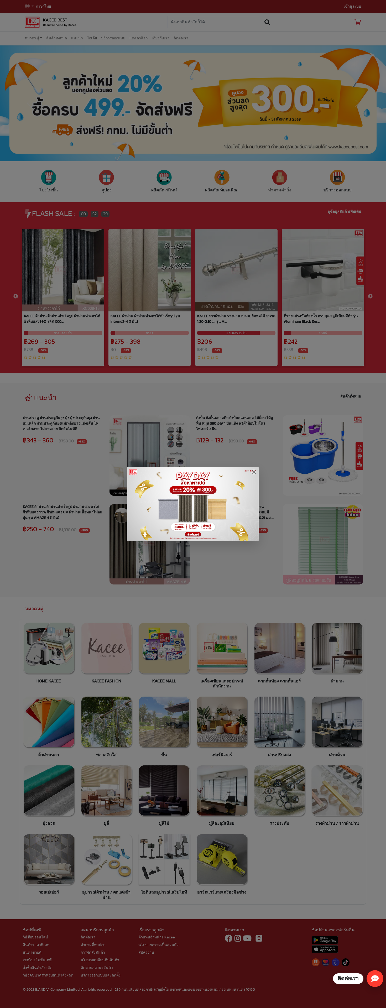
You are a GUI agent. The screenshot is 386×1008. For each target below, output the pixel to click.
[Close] (254, 472)
